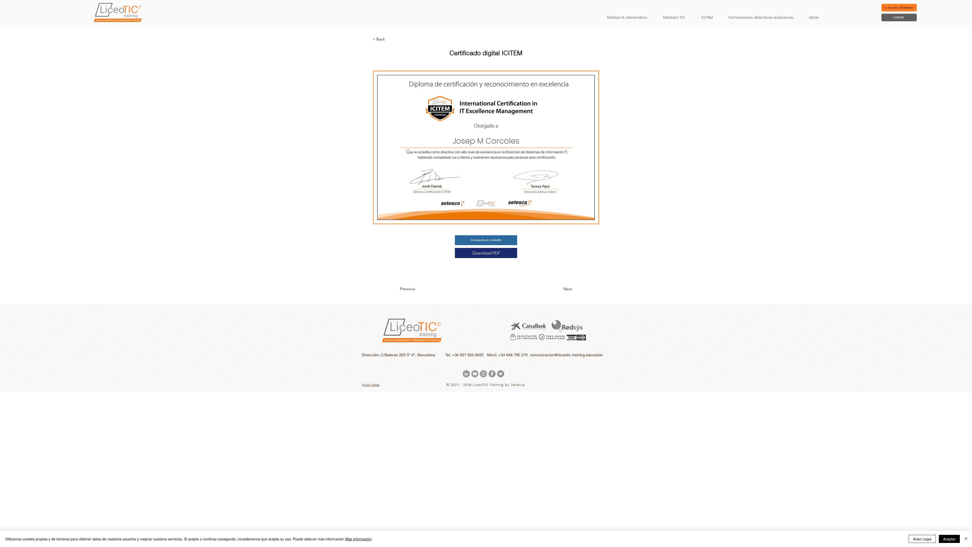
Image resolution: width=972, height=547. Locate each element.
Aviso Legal (922, 538)
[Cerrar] (966, 539)
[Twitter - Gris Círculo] (500, 373)
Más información (358, 538)
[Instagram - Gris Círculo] (483, 373)
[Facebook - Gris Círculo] (492, 373)
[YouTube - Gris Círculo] (474, 373)
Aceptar (949, 538)
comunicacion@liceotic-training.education (566, 355)
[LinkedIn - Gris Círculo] (466, 373)
